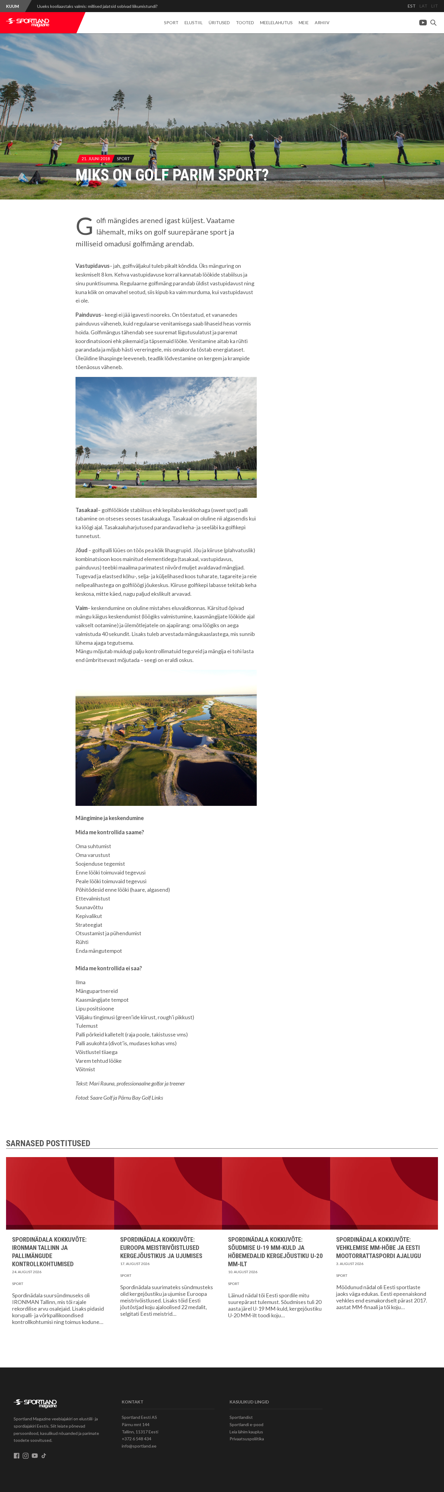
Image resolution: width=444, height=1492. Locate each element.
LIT (434, 5)
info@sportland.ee (139, 1445)
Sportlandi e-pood (246, 1424)
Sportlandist (241, 1417)
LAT (423, 5)
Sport (171, 22)
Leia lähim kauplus (246, 1431)
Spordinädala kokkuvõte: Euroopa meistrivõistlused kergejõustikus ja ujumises (161, 1248)
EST (412, 5)
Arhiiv (322, 22)
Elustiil (194, 22)
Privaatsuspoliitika (247, 1438)
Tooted (245, 22)
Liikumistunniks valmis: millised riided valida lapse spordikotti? (94, 6)
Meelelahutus (276, 22)
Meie (304, 22)
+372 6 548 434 (136, 1438)
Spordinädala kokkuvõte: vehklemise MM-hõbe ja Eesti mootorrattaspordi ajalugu (378, 1248)
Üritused (219, 22)
